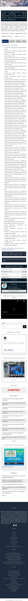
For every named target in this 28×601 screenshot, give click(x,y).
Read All (4, 495)
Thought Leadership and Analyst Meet (14, 546)
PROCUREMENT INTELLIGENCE (14, 559)
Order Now (14, 279)
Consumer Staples (14, 583)
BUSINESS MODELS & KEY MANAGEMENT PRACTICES (14, 562)
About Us (14, 532)
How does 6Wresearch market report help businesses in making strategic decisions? (14, 253)
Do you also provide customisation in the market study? (14, 260)
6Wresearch (11, 600)
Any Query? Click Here (14, 291)
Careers (14, 535)
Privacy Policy (14, 537)
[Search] (23, 2)
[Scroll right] (26, 41)
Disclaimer (14, 543)
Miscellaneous (14, 589)
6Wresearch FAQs (14, 541)
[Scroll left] (1, 41)
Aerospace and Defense (14, 570)
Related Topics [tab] (18, 41)
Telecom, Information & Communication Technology (14, 578)
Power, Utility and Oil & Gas (14, 575)
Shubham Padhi (22, 36)
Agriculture (14, 591)
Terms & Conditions (14, 538)
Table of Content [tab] (12, 41)
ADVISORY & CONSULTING (13, 553)
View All (14, 380)
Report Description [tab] (5, 41)
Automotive (14, 581)
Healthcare (14, 580)
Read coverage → (8, 350)
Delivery (14, 540)
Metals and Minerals (14, 586)
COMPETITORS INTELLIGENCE (14, 556)
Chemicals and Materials (14, 572)
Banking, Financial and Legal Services (14, 584)
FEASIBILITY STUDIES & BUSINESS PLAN (14, 554)
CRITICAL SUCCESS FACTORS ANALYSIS (14, 564)
